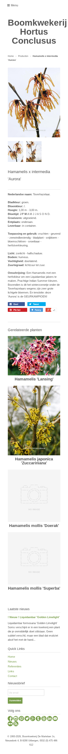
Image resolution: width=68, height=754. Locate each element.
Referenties (14, 666)
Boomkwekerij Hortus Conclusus (34, 31)
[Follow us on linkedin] (49, 719)
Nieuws (12, 661)
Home (11, 656)
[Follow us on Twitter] (27, 719)
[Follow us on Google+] (32, 719)
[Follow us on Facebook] (10, 719)
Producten (23, 56)
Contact (12, 675)
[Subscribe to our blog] (15, 724)
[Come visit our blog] (38, 719)
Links (11, 671)
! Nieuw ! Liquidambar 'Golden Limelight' (34, 617)
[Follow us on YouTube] (55, 719)
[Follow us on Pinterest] (21, 719)
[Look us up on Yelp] (44, 719)
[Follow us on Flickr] (10, 724)
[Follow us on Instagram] (15, 719)
